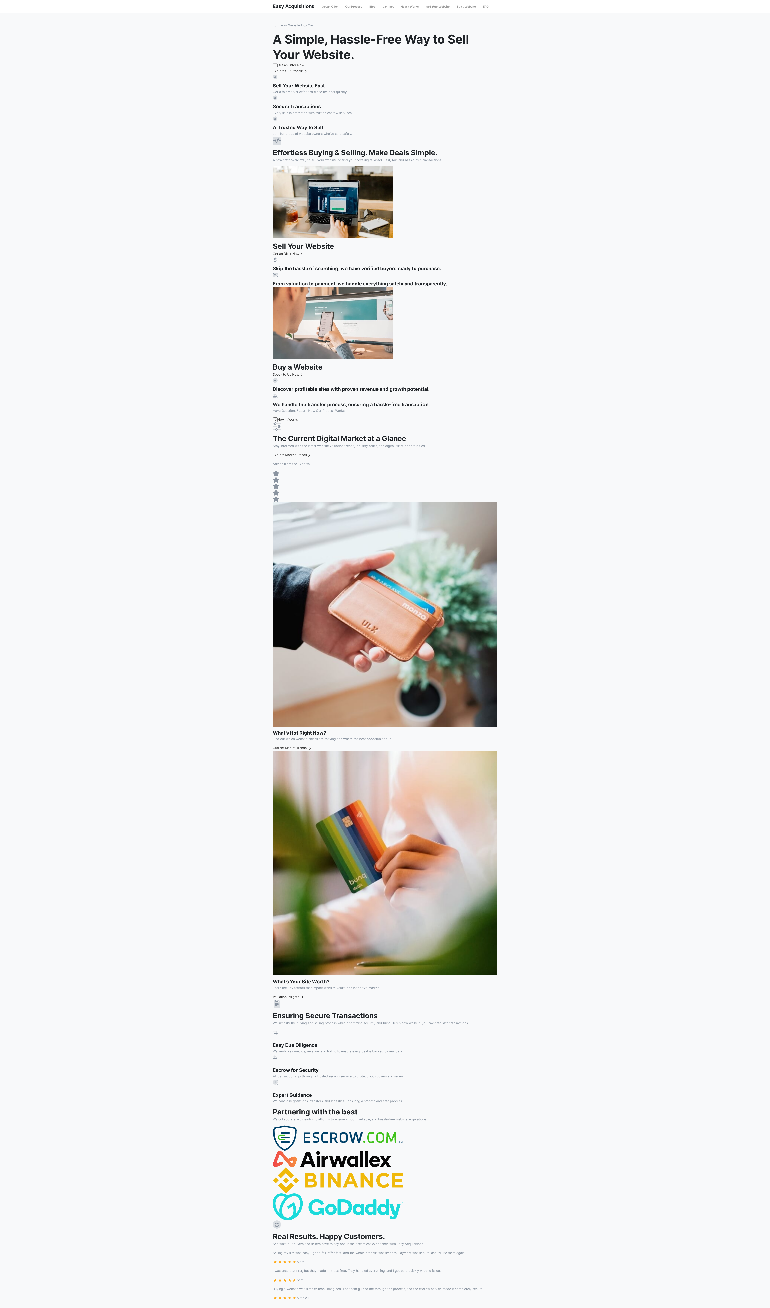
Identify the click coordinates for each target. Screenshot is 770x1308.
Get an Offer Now (291, 65)
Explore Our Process (288, 71)
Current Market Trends (290, 748)
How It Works (288, 419)
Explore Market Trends (290, 455)
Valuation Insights (286, 997)
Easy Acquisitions (293, 6)
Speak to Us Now (286, 374)
